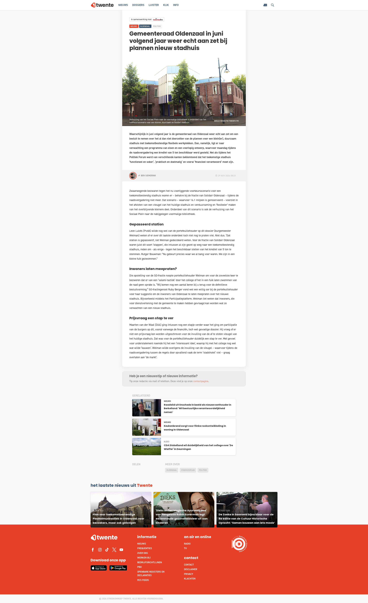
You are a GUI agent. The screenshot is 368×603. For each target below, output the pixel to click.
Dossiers (138, 5)
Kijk (166, 5)
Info (176, 5)
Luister (154, 5)
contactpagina (200, 381)
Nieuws (123, 5)
